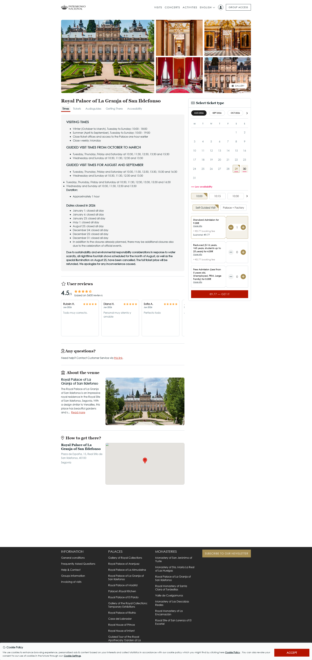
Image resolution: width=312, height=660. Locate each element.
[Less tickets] (230, 227)
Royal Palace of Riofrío (122, 612)
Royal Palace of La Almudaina (127, 569)
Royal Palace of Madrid (122, 585)
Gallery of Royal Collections (125, 557)
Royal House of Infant (121, 630)
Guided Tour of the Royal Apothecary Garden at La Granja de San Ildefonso (124, 640)
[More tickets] (243, 227)
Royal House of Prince (121, 624)
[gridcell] (236, 169)
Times (65, 108)
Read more (78, 412)
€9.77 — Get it (220, 294)
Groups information (73, 575)
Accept (292, 652)
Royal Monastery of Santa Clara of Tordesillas (171, 587)
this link (118, 358)
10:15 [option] (217, 196)
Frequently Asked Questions (78, 563)
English (206, 7)
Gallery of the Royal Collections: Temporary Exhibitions (127, 604)
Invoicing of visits (71, 581)
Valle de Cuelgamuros (169, 595)
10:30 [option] (235, 196)
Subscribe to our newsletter (226, 553)
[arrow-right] (247, 113)
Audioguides (93, 108)
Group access (238, 7)
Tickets (77, 108)
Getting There (114, 108)
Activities (190, 7)
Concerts (172, 7)
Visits (158, 7)
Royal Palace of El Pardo (123, 597)
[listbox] (219, 196)
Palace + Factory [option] (233, 207)
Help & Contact (70, 569)
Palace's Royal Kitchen (122, 591)
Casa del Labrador (120, 618)
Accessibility (134, 108)
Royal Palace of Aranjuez (123, 563)
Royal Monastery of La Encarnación (169, 612)
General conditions (73, 557)
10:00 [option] (199, 196)
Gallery (239, 85)
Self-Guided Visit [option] (205, 207)
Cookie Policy (232, 652)
